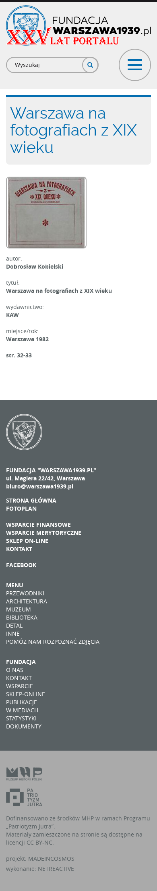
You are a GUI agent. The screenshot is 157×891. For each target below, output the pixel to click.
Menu (14, 585)
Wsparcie (19, 686)
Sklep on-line (27, 541)
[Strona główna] (78, 25)
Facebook (21, 565)
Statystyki (21, 718)
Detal (14, 625)
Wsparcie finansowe (38, 524)
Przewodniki (25, 593)
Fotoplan (21, 508)
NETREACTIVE (56, 868)
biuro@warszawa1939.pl (39, 486)
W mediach (22, 710)
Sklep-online (25, 694)
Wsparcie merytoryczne (43, 532)
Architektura (26, 601)
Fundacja (21, 662)
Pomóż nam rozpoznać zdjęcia (52, 641)
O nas (14, 670)
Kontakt (19, 549)
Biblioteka (21, 617)
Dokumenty (23, 726)
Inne (13, 633)
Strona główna (31, 500)
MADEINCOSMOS (51, 858)
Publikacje (21, 702)
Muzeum (18, 609)
